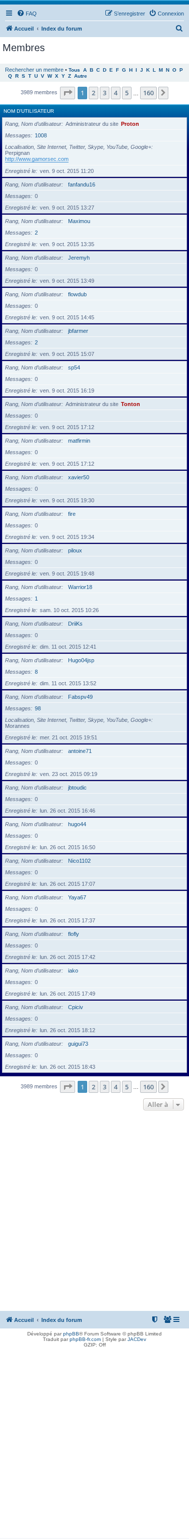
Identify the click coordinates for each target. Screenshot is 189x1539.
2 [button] (93, 92)
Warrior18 (80, 587)
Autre (80, 76)
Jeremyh (79, 258)
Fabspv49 (80, 697)
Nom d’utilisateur (29, 111)
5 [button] (127, 92)
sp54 (74, 367)
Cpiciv (75, 1007)
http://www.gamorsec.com (37, 159)
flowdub (77, 294)
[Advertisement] (94, 1212)
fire (72, 514)
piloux (75, 550)
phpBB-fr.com (85, 1339)
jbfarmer (78, 331)
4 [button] (115, 92)
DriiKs (75, 624)
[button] (67, 93)
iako (73, 971)
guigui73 (78, 1044)
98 (38, 708)
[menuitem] (27, 14)
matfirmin (79, 441)
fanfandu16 (81, 184)
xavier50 (78, 477)
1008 (41, 135)
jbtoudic (77, 788)
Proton (130, 124)
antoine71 (80, 751)
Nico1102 (79, 861)
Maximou (79, 221)
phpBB (71, 1333)
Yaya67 (77, 897)
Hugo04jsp (81, 660)
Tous (74, 70)
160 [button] (148, 92)
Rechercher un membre (34, 70)
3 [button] (104, 92)
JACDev (137, 1339)
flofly (73, 934)
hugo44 (77, 824)
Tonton (130, 404)
